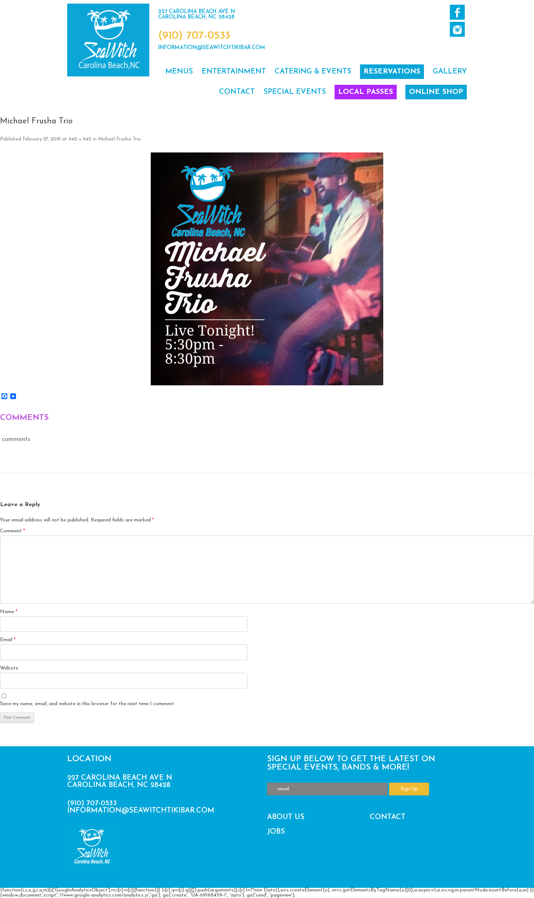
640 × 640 (80, 139)
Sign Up (409, 789)
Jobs (276, 831)
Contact (237, 92)
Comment (12, 531)
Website (9, 668)
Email (8, 640)
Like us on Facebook (457, 12)
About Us (285, 817)
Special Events (294, 92)
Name (8, 612)
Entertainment (234, 71)
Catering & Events (313, 71)
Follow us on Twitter (457, 29)
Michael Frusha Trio (119, 139)
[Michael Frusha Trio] (267, 268)
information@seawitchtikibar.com (211, 48)
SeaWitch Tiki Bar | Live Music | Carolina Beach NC (108, 40)
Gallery (450, 71)
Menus (179, 71)
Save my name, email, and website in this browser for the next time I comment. (87, 704)
